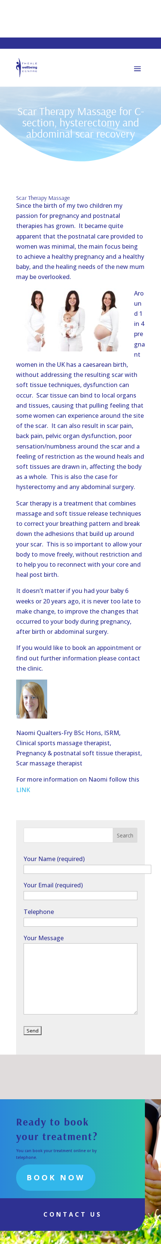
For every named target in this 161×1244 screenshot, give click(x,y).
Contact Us (72, 1214)
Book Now (56, 1177)
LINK (23, 790)
